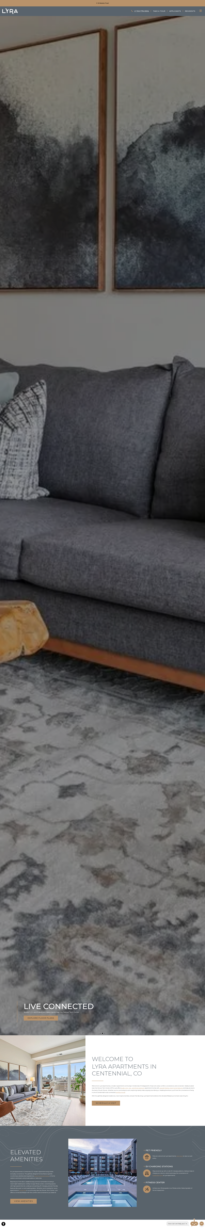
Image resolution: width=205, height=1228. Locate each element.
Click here (179, 1156)
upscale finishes (164, 1088)
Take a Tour (159, 11)
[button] (102, 3)
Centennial (22, 1190)
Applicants (176, 11)
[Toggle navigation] (200, 10)
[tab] (100, 1033)
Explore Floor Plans (41, 1018)
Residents (191, 11)
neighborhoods (120, 1092)
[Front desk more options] (201, 1223)
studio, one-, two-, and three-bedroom (133, 1088)
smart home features (176, 1088)
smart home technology (41, 1176)
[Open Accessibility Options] (3, 1224)
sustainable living (158, 1175)
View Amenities (23, 1201)
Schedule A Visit (106, 1103)
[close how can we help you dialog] (186, 1223)
